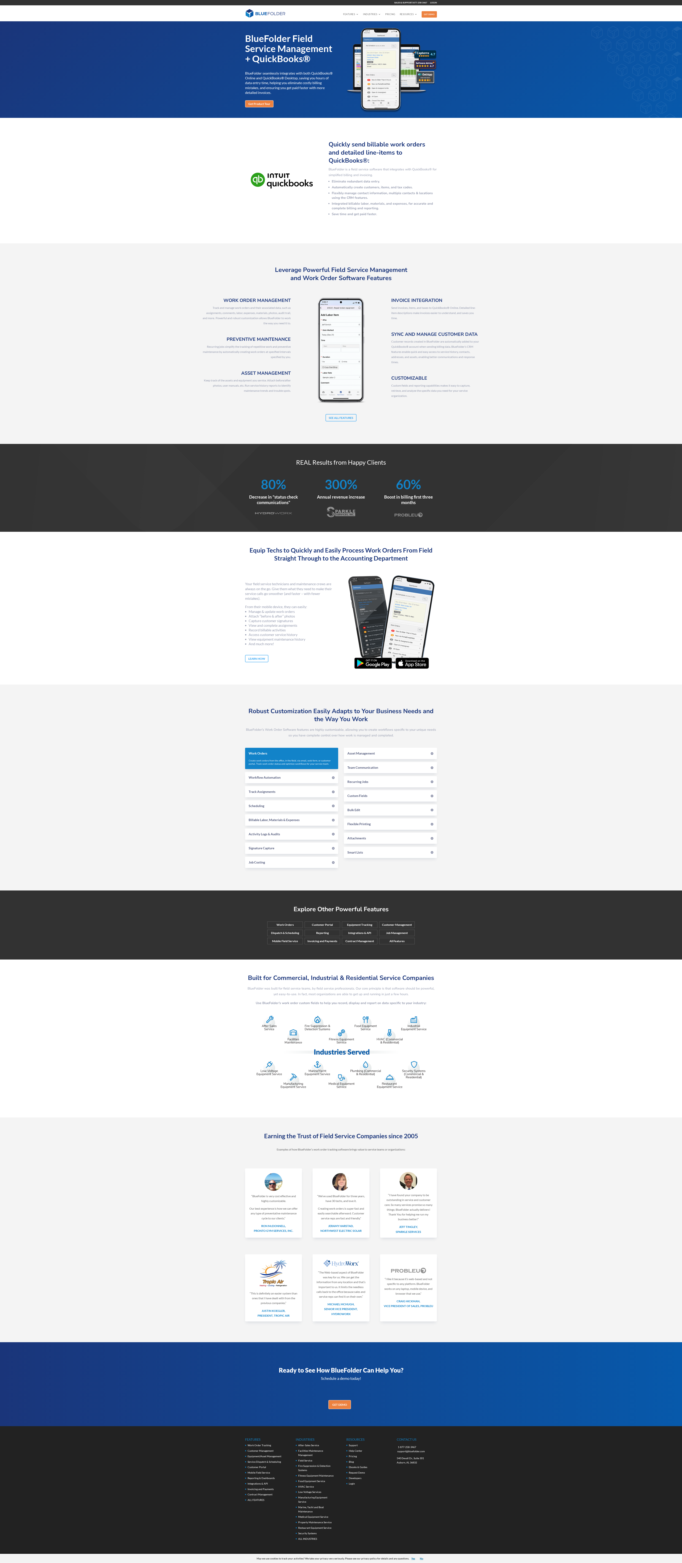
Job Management (397, 933)
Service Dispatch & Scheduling (264, 1461)
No (421, 1558)
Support (353, 1445)
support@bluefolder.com (411, 1451)
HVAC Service (306, 1486)
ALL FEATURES (256, 1499)
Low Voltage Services (309, 1491)
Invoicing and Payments (322, 941)
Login (352, 1483)
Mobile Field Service (285, 941)
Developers (355, 1478)
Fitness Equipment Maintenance (316, 1475)
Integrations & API (359, 933)
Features (349, 14)
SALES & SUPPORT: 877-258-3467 (410, 3)
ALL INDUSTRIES (307, 1538)
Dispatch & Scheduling (285, 933)
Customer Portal (322, 924)
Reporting (322, 933)
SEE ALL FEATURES (341, 417)
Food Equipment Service (311, 1481)
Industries (370, 14)
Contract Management (359, 941)
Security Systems (307, 1533)
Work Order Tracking (259, 1445)
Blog (351, 1461)
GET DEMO (429, 14)
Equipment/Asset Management (264, 1456)
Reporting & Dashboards (261, 1478)
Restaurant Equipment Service (314, 1527)
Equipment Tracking (359, 924)
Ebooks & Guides (358, 1467)
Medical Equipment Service (313, 1516)
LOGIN (433, 3)
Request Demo (357, 1472)
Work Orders (285, 924)
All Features (397, 941)
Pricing (390, 14)
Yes (413, 1558)
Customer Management (397, 924)
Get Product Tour (259, 103)
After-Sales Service (308, 1445)
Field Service (305, 1460)
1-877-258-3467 (407, 1447)
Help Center (355, 1450)
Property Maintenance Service (315, 1522)
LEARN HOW (256, 658)
